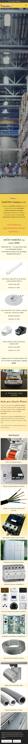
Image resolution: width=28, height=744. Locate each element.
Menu (26, 5)
